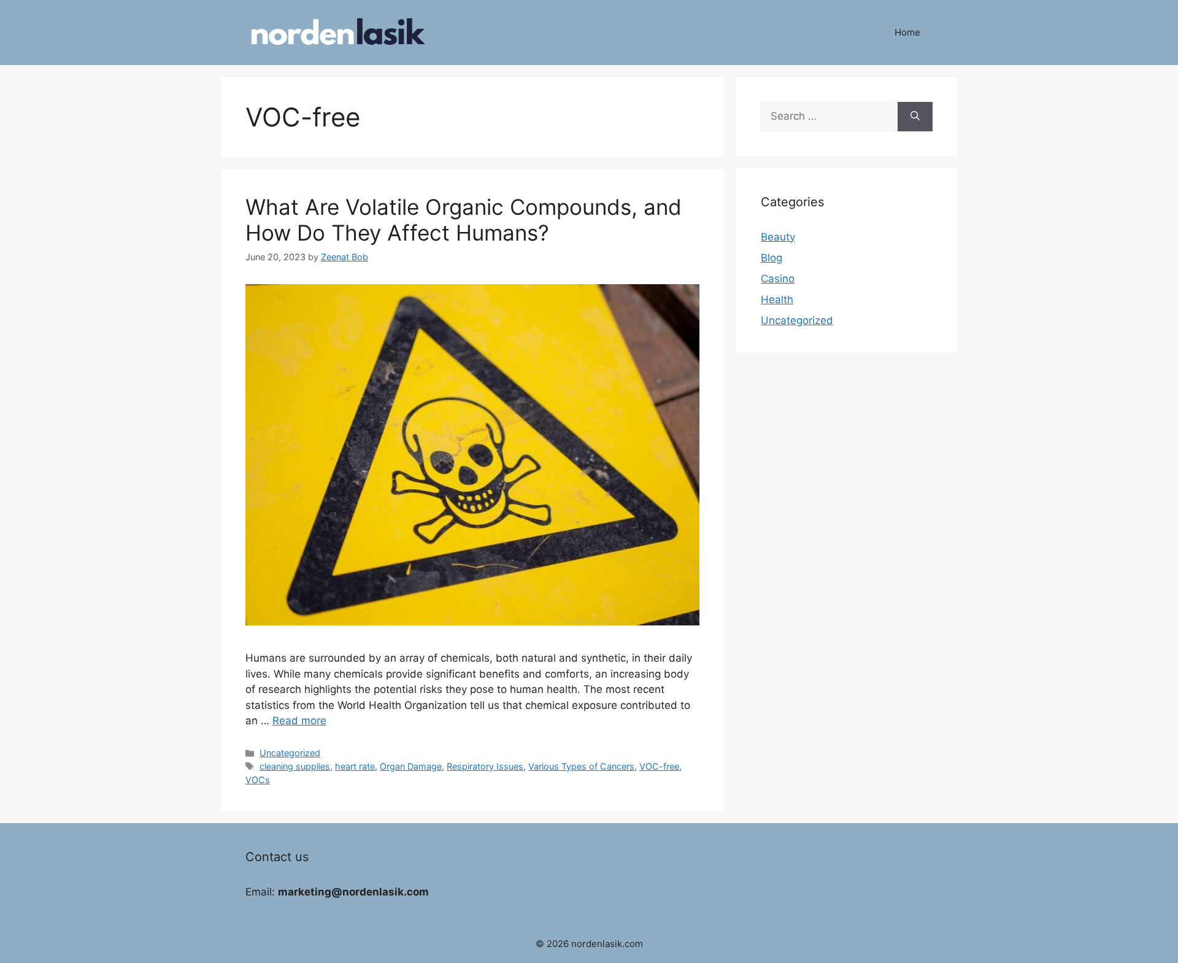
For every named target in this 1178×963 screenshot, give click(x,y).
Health (777, 299)
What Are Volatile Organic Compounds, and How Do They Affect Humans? (463, 220)
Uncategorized (290, 753)
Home (907, 32)
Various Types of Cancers (581, 766)
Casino (778, 279)
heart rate (355, 766)
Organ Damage (411, 766)
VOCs (257, 780)
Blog (771, 258)
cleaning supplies (295, 766)
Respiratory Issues (485, 766)
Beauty (778, 237)
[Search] (915, 116)
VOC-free (659, 766)
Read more (299, 720)
